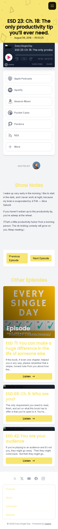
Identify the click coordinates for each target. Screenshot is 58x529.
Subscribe (37, 64)
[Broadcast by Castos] (9, 64)
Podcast (10, 489)
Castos (47, 524)
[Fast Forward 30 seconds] (31, 59)
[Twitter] (22, 478)
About (9, 497)
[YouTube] (29, 478)
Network (10, 514)
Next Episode (41, 258)
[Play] (8, 57)
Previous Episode (14, 258)
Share (49, 64)
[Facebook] (36, 478)
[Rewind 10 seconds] (17, 59)
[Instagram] (43, 478)
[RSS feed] (15, 478)
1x (24, 59)
